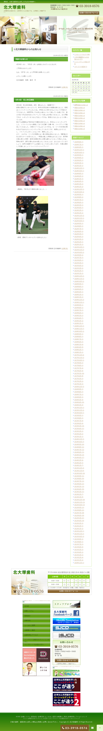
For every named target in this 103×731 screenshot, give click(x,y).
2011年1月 (77, 560)
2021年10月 (78, 252)
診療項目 (41, 716)
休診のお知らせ (79, 108)
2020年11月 (78, 279)
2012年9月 (77, 507)
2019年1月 (77, 323)
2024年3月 (77, 184)
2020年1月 (77, 297)
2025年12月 (78, 150)
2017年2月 (77, 381)
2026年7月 (77, 144)
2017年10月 (78, 360)
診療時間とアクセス (75, 716)
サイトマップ (75, 718)
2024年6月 (77, 176)
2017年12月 (78, 355)
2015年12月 (78, 407)
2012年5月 (77, 518)
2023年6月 (77, 202)
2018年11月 (78, 329)
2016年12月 (78, 387)
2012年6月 (77, 515)
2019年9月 (77, 305)
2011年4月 (77, 552)
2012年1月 (77, 529)
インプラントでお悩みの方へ (59, 718)
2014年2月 (77, 463)
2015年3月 (77, 431)
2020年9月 (77, 284)
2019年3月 (77, 321)
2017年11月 (78, 358)
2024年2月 (77, 187)
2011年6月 (77, 547)
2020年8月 (77, 286)
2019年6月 (77, 313)
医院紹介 (34, 716)
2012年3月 (77, 523)
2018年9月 (77, 334)
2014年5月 (77, 455)
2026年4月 (77, 147)
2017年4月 (77, 376)
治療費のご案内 (62, 716)
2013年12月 (78, 468)
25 (81, 90)
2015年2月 (77, 434)
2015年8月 (77, 418)
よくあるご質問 (50, 716)
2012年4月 (77, 521)
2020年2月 (77, 294)
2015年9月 (77, 415)
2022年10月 (78, 221)
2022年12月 (78, 216)
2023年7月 (77, 200)
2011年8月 (77, 542)
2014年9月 (77, 444)
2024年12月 (78, 168)
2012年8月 (77, 510)
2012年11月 (78, 502)
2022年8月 (77, 226)
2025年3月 (77, 166)
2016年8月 (77, 392)
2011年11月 (78, 534)
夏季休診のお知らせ (81, 105)
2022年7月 (77, 229)
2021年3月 (77, 268)
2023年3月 (77, 210)
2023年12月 (78, 189)
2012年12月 (78, 500)
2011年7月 (77, 544)
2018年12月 (78, 326)
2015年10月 (78, 413)
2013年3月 (77, 492)
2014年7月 (77, 450)
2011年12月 (78, 531)
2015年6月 (77, 423)
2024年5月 (77, 179)
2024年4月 (77, 181)
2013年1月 (77, 497)
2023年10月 (78, 192)
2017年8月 (77, 365)
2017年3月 (77, 379)
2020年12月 (78, 276)
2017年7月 (77, 368)
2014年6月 (77, 452)
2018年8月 (77, 336)
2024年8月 (77, 173)
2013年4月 (77, 489)
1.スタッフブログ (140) (82, 54)
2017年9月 (77, 363)
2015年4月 (77, 428)
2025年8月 (77, 158)
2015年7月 (77, 421)
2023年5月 (77, 205)
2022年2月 (77, 242)
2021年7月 (77, 258)
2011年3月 (77, 555)
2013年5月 (77, 486)
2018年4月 (77, 347)
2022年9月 (77, 223)
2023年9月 (77, 194)
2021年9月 (77, 255)
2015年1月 (77, 436)
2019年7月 (77, 310)
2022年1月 (77, 244)
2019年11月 (78, 302)
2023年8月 (77, 197)
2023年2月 (77, 213)
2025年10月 (78, 152)
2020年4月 (77, 292)
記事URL (65, 87)
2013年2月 (77, 494)
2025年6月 (77, 160)
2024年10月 (78, 171)
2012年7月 (77, 513)
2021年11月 (78, 250)
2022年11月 (78, 218)
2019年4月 (77, 318)
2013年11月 (78, 471)
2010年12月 (78, 563)
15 (73, 88)
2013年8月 (77, 478)
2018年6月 (77, 342)
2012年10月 (78, 505)
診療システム (26, 716)
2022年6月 (77, 231)
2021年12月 (78, 247)
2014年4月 (77, 457)
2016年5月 (77, 400)
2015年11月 (78, 410)
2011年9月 (77, 539)
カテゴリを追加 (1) (80, 67)
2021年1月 (77, 273)
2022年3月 (77, 239)
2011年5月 (77, 550)
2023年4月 (77, 208)
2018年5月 (77, 344)
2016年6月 (77, 397)
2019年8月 (77, 308)
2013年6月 (77, 484)
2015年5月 (77, 426)
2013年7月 (77, 481)
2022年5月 (77, 234)
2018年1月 (77, 352)
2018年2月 (77, 350)
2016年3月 (77, 405)
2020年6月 (77, 289)
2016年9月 (77, 389)
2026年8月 (77, 142)
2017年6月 (77, 371)
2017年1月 (77, 384)
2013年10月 (78, 473)
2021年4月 (77, 265)
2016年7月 (77, 394)
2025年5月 (77, 163)
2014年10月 (78, 442)
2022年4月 (77, 237)
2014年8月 (77, 447)
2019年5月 (77, 315)
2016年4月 (77, 402)
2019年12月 (78, 300)
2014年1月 (77, 465)
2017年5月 (77, 373)
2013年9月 (77, 476)
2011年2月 (77, 557)
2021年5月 (77, 263)
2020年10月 (78, 281)
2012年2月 (77, 526)
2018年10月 (78, 331)
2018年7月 (77, 339)
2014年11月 (78, 439)
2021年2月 (77, 271)
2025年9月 (77, 155)
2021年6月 (77, 260)
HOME (18, 716)
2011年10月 (78, 536)
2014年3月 (77, 460)
